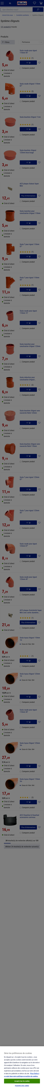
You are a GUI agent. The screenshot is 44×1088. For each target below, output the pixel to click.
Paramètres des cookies (22, 1086)
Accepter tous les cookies (22, 1081)
